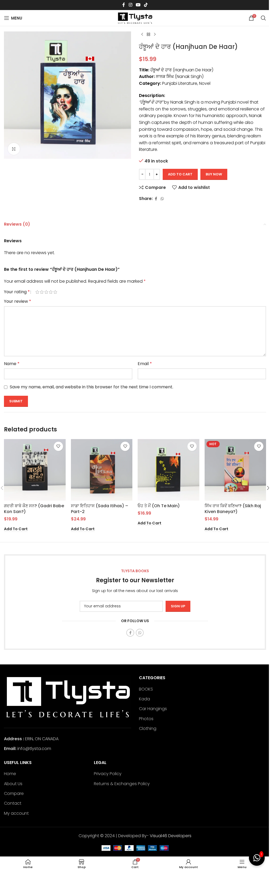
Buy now (214, 174)
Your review (17, 301)
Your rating (17, 292)
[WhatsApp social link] (162, 198)
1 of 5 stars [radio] (37, 292)
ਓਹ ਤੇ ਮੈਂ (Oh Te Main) (159, 506)
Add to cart (180, 174)
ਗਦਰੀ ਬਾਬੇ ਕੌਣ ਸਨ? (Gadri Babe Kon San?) (34, 509)
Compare (14, 794)
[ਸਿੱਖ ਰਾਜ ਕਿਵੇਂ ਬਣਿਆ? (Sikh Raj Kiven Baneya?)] (235, 470)
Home (10, 774)
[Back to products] (148, 34)
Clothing (147, 729)
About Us (13, 784)
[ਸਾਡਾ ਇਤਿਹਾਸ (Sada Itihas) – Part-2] (102, 470)
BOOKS (146, 689)
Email (145, 364)
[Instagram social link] (130, 5)
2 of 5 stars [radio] (42, 292)
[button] (16, 529)
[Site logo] (135, 18)
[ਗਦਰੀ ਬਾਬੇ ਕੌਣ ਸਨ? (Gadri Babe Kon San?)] (35, 470)
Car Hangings (153, 709)
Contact (12, 803)
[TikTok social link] (146, 5)
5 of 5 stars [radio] (55, 292)
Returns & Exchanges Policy (122, 784)
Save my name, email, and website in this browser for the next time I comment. (91, 387)
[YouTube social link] (138, 5)
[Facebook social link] (123, 5)
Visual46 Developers (170, 836)
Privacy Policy (108, 774)
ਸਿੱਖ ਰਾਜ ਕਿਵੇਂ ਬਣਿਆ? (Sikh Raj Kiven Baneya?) (233, 509)
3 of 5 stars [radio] (46, 292)
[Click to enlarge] (14, 149)
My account (16, 813)
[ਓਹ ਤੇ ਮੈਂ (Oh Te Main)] (168, 470)
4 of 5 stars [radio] (51, 292)
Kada (144, 699)
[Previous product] (142, 34)
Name (12, 364)
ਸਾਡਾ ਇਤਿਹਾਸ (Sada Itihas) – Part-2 (99, 509)
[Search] (263, 18)
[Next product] (155, 34)
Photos (146, 719)
